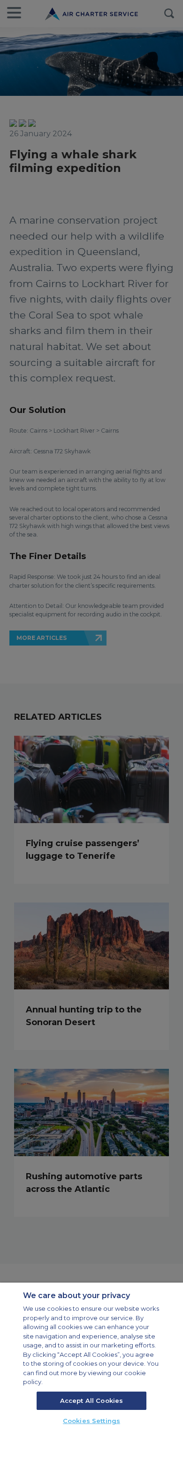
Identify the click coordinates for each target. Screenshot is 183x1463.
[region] (91, 1373)
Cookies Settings (91, 1420)
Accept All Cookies (91, 1400)
